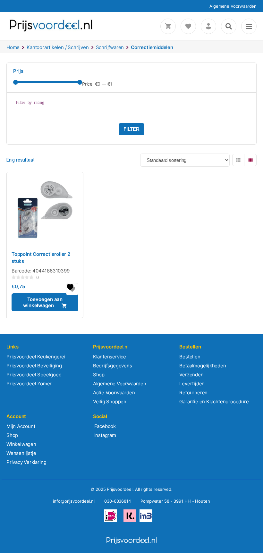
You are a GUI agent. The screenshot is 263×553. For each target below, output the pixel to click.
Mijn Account (20, 426)
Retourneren (193, 393)
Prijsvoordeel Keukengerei (35, 357)
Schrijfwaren (110, 47)
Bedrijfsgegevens (112, 366)
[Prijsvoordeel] (51, 30)
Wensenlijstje (21, 453)
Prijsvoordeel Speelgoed (33, 375)
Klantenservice (109, 357)
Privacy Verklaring (26, 462)
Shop (99, 375)
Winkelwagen (21, 444)
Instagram (104, 435)
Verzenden (191, 375)
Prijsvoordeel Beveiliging (34, 366)
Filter (131, 129)
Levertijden (192, 384)
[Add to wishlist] (72, 289)
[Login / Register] (208, 26)
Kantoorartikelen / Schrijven (58, 47)
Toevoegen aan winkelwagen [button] (43, 302)
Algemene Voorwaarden (233, 6)
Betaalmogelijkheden (202, 366)
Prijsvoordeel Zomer (29, 384)
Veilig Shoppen (109, 401)
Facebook (104, 426)
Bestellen (189, 357)
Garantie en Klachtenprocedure (214, 401)
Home (13, 47)
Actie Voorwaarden (114, 393)
